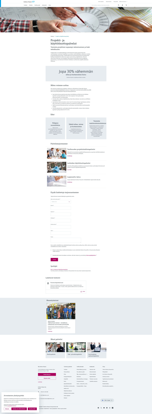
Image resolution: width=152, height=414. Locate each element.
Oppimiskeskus (93, 376)
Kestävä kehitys (106, 383)
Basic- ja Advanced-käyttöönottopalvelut (59, 269)
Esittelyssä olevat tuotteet (69, 393)
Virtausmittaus (67, 371)
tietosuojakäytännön (91, 255)
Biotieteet (79, 376)
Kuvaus (52, 236)
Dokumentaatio (108, 1)
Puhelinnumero (54, 224)
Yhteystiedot (116, 1)
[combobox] (124, 1)
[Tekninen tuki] (84, 352)
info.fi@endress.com (44, 395)
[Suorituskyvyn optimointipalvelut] (105, 352)
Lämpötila (66, 379)
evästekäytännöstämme (12, 405)
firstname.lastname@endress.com (47, 398)
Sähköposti (53, 218)
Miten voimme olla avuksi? (55, 199)
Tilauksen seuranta (93, 379)
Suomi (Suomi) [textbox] (123, 1)
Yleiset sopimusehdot (62, 408)
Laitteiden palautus (93, 381)
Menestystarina (51, 321)
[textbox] (60, 201)
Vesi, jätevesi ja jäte (81, 371)
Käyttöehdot (46, 408)
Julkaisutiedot (41, 408)
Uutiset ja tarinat (106, 376)
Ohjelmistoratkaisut (68, 390)
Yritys (52, 230)
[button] (47, 374)
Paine (65, 381)
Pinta (65, 374)
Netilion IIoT (66, 388)
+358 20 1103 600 (44, 391)
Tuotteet (65, 369)
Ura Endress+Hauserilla (107, 374)
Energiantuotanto (80, 381)
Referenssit (105, 381)
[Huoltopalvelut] (64, 352)
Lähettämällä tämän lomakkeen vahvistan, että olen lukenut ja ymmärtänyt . (75, 255)
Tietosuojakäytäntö (53, 408)
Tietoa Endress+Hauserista (108, 369)
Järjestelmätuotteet (68, 383)
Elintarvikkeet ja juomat (81, 369)
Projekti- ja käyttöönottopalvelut (62, 36)
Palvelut (52, 36)
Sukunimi (52, 211)
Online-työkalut (101, 1)
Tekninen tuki (92, 369)
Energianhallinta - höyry (81, 386)
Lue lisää (69, 169)
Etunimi (52, 205)
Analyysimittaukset (67, 376)
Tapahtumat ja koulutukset (108, 379)
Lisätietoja (69, 156)
